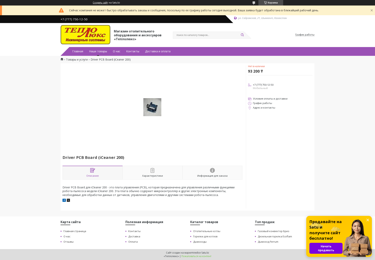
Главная (77, 51)
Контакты (132, 51)
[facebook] (64, 201)
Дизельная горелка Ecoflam (275, 236)
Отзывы (68, 241)
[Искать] (242, 35)
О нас (116, 51)
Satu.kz (205, 252)
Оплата (133, 241)
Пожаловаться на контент (196, 256)
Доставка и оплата (158, 51)
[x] (68, 201)
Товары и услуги (77, 59)
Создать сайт (100, 2)
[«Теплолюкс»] (85, 35)
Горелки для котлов (205, 236)
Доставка (134, 236)
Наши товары (98, 51)
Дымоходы (200, 241)
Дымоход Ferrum (268, 241)
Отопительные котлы (206, 231)
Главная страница (74, 231)
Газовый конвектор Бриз (273, 231)
